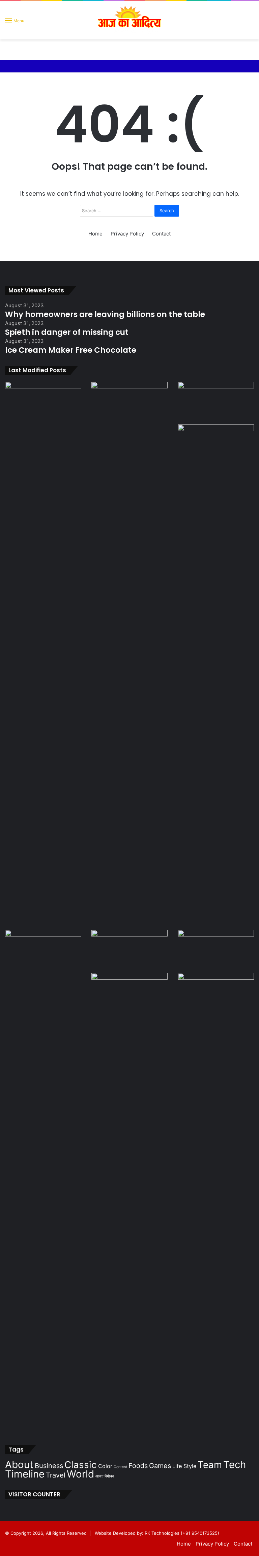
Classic (80, 1464)
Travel (55, 1475)
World (80, 1474)
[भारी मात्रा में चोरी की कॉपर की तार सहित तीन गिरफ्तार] (129, 951)
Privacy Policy (127, 233)
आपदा (99, 1476)
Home (95, 233)
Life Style (184, 1466)
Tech (234, 1464)
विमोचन (109, 1476)
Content (120, 1467)
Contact (161, 233)
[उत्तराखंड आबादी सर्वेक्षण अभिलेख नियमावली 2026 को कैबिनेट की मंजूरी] (216, 951)
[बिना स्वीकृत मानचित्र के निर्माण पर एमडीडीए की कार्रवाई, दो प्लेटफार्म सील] (216, 677)
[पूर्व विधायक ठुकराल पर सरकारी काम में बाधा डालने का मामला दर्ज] (43, 1182)
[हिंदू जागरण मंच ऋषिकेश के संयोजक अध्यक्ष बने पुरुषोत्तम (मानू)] (216, 994)
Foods (138, 1466)
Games (160, 1466)
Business (49, 1466)
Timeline (25, 1474)
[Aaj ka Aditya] (129, 20)
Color (105, 1466)
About (19, 1464)
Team (210, 1464)
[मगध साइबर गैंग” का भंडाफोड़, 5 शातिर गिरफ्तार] (43, 403)
